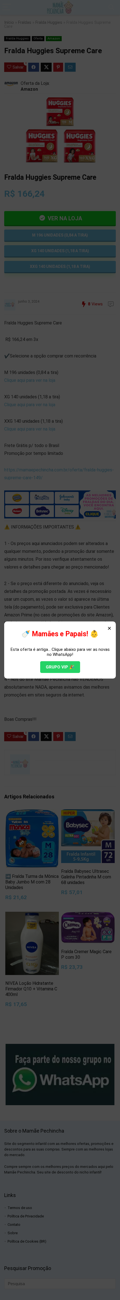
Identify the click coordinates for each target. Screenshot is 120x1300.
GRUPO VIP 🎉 (60, 667)
